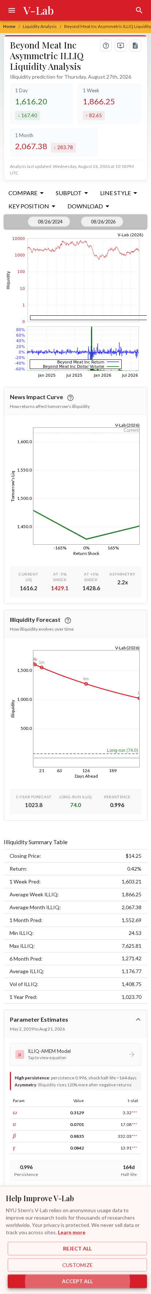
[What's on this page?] (106, 45)
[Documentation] (135, 45)
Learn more (71, 1232)
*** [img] (134, 1112)
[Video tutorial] (120, 45)
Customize (77, 1265)
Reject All (77, 1248)
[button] (75, 1054)
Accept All (77, 1281)
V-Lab (38, 10)
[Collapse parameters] (138, 1019)
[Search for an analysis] (139, 10)
